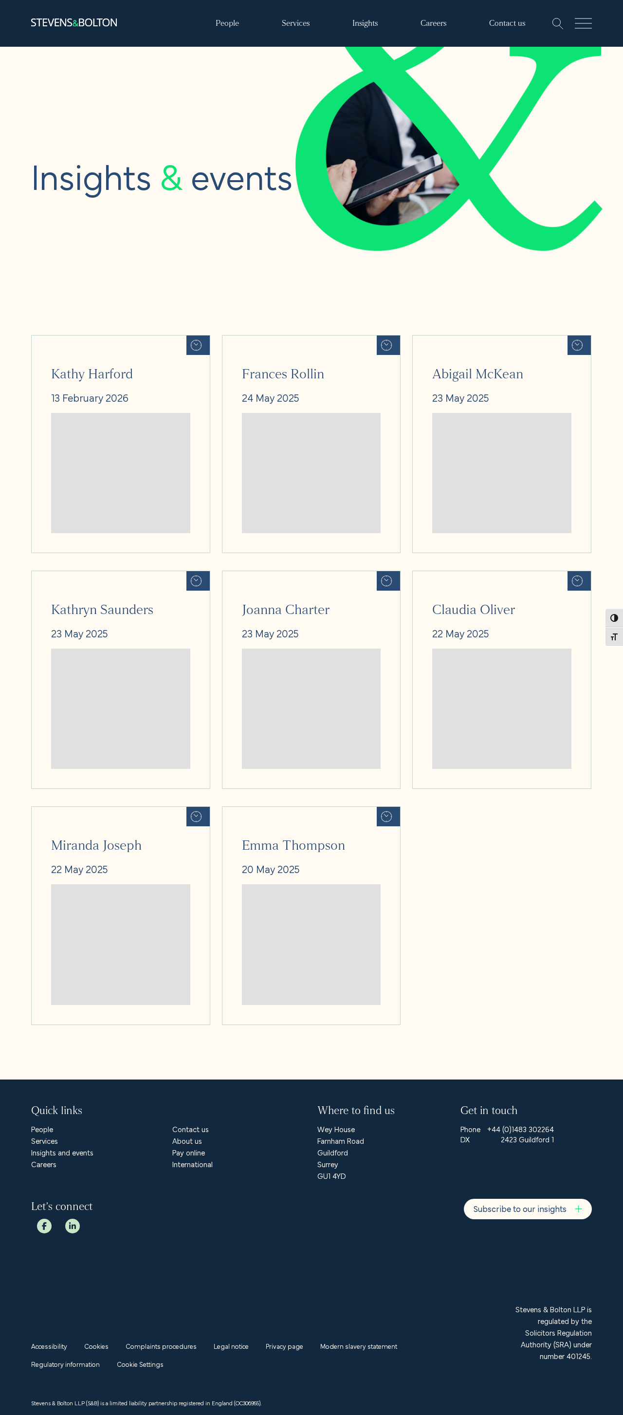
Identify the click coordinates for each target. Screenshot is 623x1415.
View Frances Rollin (252, 341)
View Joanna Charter (255, 577)
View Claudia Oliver (444, 577)
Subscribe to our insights (520, 1208)
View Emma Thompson (259, 812)
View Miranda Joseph (65, 812)
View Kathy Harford (63, 341)
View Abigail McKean (446, 341)
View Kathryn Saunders (69, 577)
